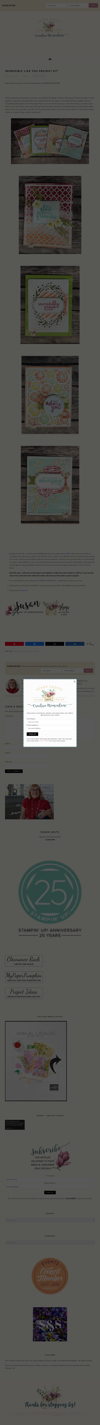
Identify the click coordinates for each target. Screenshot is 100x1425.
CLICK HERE (44, 741)
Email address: (33, 725)
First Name (31, 719)
